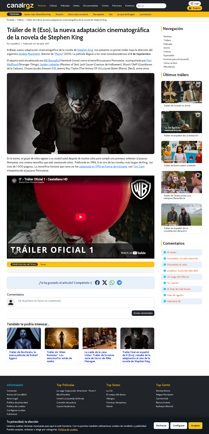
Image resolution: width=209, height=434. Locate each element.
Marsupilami (98, 14)
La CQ (109, 390)
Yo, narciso (173, 282)
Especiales (169, 55)
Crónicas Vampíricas (116, 402)
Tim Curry (139, 166)
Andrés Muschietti (29, 53)
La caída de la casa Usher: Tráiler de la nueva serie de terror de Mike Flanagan (99, 357)
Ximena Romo (163, 390)
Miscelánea (169, 66)
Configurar (179, 425)
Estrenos (129, 5)
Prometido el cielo (177, 264)
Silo (110, 14)
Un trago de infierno (178, 276)
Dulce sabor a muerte (78, 14)
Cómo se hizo (170, 63)
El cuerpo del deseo (116, 394)
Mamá (59, 53)
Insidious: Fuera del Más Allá (182, 270)
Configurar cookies (16, 410)
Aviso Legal (12, 398)
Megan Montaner (164, 394)
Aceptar (195, 425)
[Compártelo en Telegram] (119, 283)
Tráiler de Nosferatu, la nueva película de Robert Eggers (23, 355)
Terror (43, 264)
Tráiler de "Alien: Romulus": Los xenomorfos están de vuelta (59, 357)
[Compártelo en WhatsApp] (112, 283)
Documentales (90, 5)
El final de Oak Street (178, 289)
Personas (117, 5)
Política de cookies (16, 406)
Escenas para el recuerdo (176, 59)
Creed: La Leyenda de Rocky (70, 398)
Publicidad (12, 414)
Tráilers (167, 40)
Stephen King (85, 49)
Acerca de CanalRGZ (17, 394)
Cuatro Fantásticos (66, 406)
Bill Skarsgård (52, 60)
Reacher (59, 14)
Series (76, 5)
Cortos (105, 5)
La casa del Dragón (126, 14)
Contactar (12, 390)
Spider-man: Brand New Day (37, 14)
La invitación (146, 14)
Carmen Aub (162, 398)
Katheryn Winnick (164, 406)
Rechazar (161, 425)
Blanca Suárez (163, 402)
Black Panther (63, 394)
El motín (171, 252)
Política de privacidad (17, 402)
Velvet (109, 406)
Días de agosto (175, 295)
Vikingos (110, 398)
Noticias (42, 5)
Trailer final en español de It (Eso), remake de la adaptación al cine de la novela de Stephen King (136, 357)
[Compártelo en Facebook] (97, 283)
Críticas (53, 5)
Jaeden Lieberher (50, 64)
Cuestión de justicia (66, 402)
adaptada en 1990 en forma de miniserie (103, 166)
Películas (65, 5)
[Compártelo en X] (104, 283)
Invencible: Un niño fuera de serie (185, 258)
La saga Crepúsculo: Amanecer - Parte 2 (76, 390)
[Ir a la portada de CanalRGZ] (20, 5)
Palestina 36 (174, 301)
